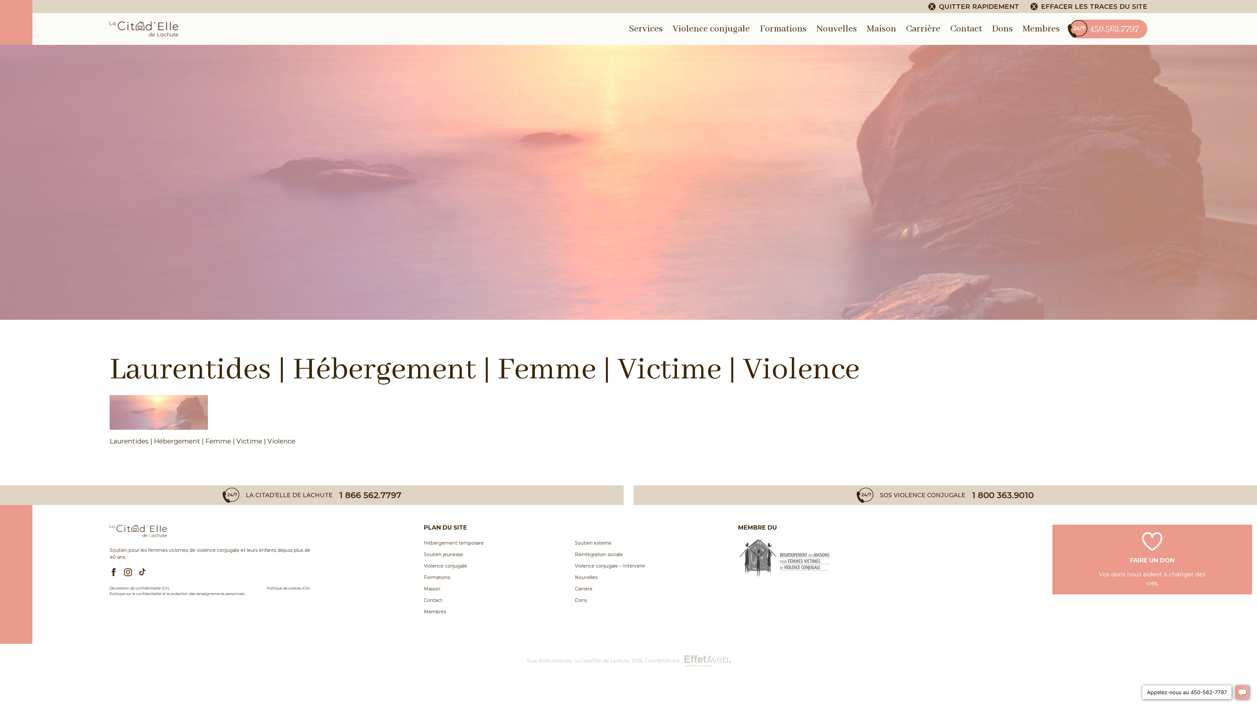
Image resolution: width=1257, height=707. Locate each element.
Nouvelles (836, 29)
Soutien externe (593, 543)
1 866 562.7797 (370, 495)
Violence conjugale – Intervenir (610, 566)
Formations (783, 29)
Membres (1041, 29)
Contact (966, 29)
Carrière (923, 29)
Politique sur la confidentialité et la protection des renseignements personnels (177, 593)
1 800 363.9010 (1003, 495)
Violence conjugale (711, 29)
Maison (881, 29)
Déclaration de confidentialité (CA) (139, 588)
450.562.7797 (1114, 29)
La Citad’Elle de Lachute (601, 661)
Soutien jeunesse (443, 554)
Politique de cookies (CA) (288, 588)
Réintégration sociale (599, 554)
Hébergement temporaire (454, 543)
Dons (1002, 29)
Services (646, 29)
